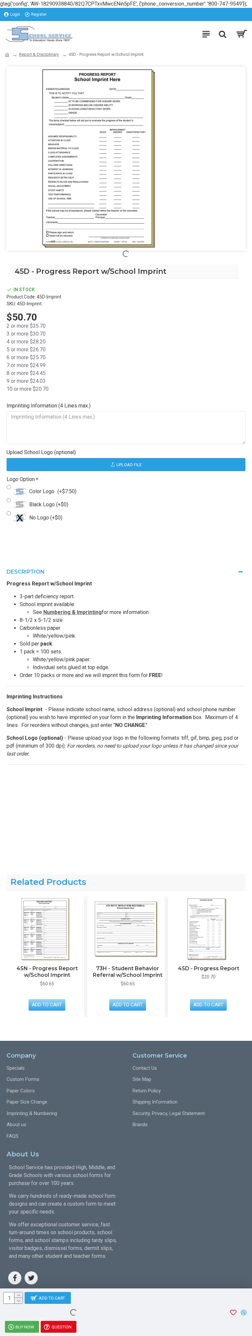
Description (26, 572)
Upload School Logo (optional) (41, 452)
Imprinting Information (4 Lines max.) (49, 406)
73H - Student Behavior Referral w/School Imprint (103, 971)
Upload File (129, 464)
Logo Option (21, 479)
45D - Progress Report (184, 968)
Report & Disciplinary (39, 54)
